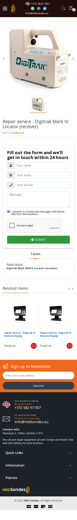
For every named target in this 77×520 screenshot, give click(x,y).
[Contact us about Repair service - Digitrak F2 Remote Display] (34, 346)
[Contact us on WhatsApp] (34, 9)
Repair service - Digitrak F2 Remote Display (19, 334)
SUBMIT (40, 240)
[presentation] (69, 289)
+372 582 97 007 (28, 407)
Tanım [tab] (35, 254)
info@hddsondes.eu (37, 13)
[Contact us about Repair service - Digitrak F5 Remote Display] (70, 346)
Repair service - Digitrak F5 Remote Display (55, 334)
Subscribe (38, 385)
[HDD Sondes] (13, 8)
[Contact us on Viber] (40, 9)
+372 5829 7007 (40, 3)
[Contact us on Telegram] (45, 9)
